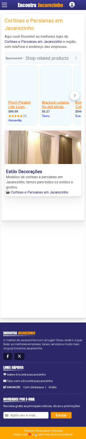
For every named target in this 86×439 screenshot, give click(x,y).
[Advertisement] (43, 270)
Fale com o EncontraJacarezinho (30, 381)
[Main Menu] (4, 4)
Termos (28, 430)
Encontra (40, 5)
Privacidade (42, 430)
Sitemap (57, 430)
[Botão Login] (72, 5)
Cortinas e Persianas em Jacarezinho (33, 42)
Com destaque (33, 387)
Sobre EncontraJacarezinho (26, 374)
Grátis (52, 387)
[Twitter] (19, 356)
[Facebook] (7, 356)
